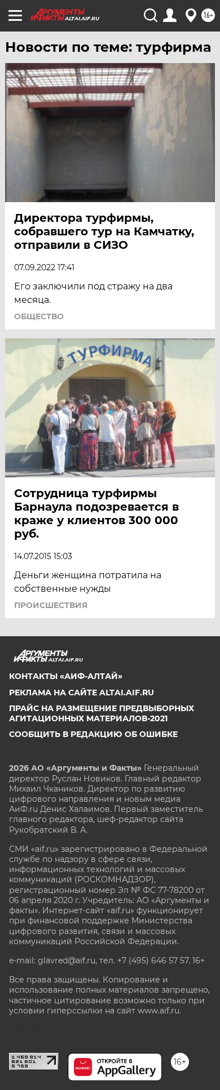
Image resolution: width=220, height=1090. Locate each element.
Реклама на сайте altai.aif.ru (81, 692)
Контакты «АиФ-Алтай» (65, 676)
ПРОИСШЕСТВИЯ (50, 605)
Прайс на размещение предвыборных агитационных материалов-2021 (101, 713)
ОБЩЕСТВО (39, 316)
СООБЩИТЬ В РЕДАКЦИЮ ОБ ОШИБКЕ (93, 734)
